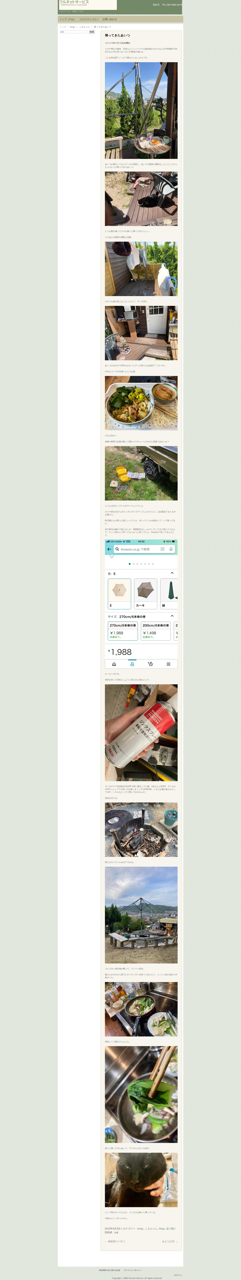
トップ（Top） (68, 19)
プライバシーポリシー (132, 1270)
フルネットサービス (88, 5)
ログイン (178, 1275)
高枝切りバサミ (115, 1241)
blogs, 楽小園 (166, 1228)
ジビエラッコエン (89, 19)
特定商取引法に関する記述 (109, 1270)
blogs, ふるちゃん (147, 1228)
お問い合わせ (110, 19)
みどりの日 (170, 1241)
